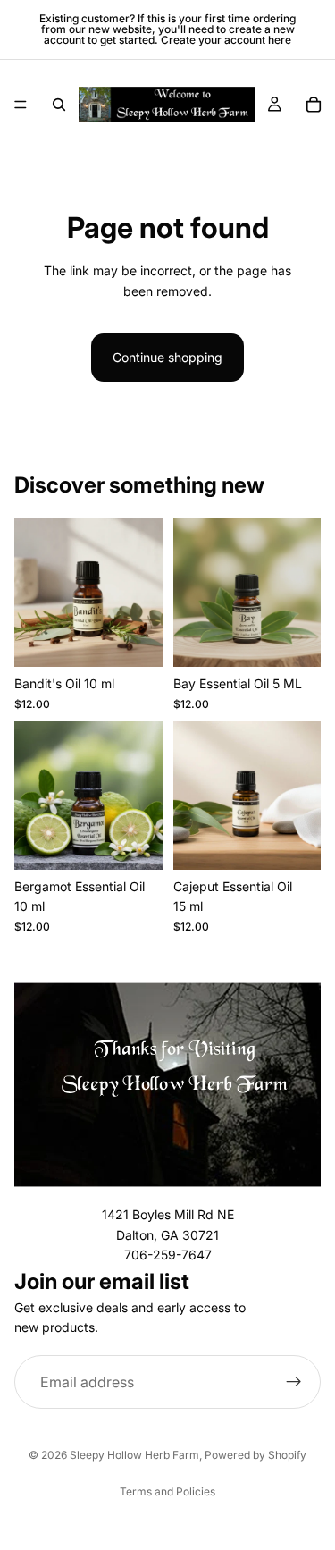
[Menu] (20, 104)
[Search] (59, 104)
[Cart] (313, 104)
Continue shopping (167, 357)
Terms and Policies (167, 1491)
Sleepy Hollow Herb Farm (134, 1455)
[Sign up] (294, 1382)
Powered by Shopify (255, 1455)
